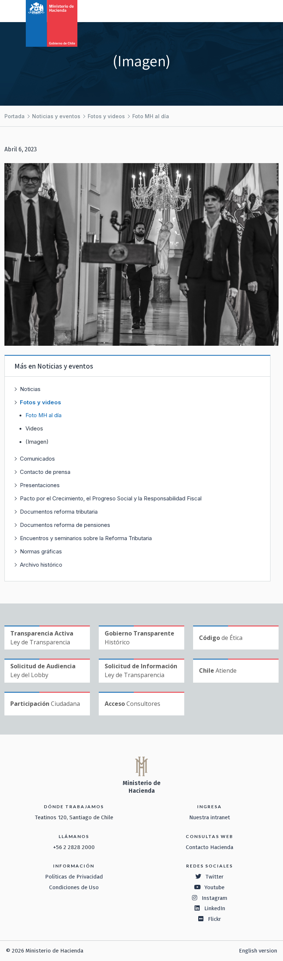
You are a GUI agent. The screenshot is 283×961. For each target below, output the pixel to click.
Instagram (214, 898)
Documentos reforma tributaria (59, 511)
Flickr (214, 919)
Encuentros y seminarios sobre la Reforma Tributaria (86, 538)
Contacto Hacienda (209, 847)
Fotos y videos (106, 116)
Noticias (30, 389)
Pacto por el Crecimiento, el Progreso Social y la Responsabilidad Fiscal (111, 498)
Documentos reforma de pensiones (65, 524)
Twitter (214, 876)
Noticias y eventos (56, 116)
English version (258, 950)
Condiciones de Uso (74, 887)
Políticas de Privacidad (74, 876)
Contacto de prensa (45, 471)
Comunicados (37, 458)
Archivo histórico (41, 564)
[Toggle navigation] (247, 10)
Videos (34, 428)
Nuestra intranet (209, 817)
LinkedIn (214, 908)
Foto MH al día (150, 116)
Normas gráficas (41, 551)
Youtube (214, 887)
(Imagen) (37, 442)
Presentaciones (40, 485)
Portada (14, 116)
